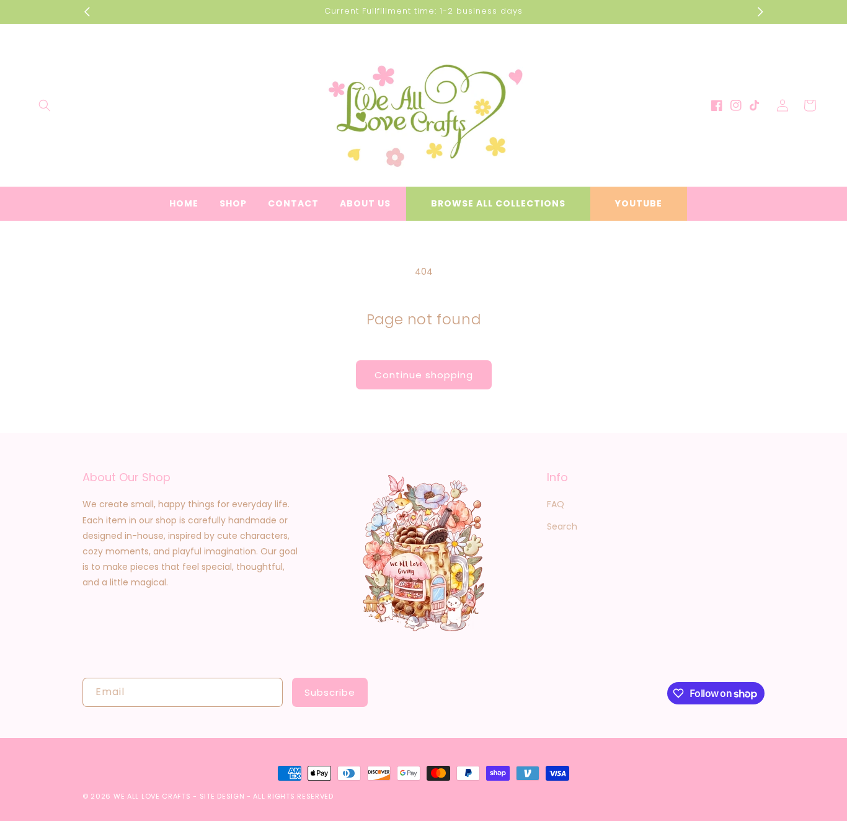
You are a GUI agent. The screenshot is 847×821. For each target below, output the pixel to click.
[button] (44, 105)
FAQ (555, 504)
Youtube (638, 203)
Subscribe (329, 692)
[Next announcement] (760, 12)
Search (562, 526)
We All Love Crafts (152, 796)
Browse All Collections (498, 203)
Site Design (222, 796)
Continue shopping (424, 374)
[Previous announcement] (86, 12)
